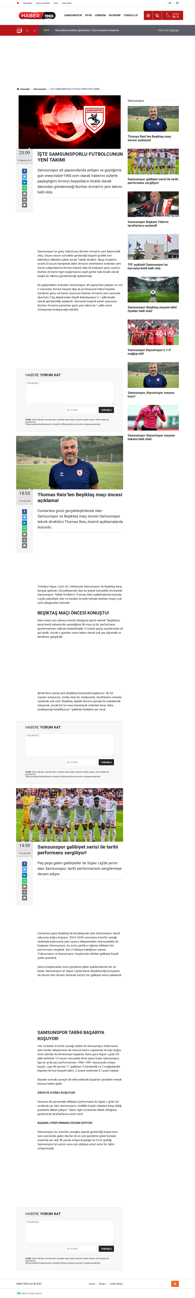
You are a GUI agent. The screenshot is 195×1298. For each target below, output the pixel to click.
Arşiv (56, 3)
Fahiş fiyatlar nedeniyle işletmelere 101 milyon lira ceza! (85, 30)
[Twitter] (24, 176)
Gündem (100, 15)
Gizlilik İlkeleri (116, 1284)
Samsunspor (73, 15)
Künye (92, 1284)
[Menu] (148, 15)
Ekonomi (115, 15)
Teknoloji (131, 15)
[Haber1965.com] (37, 15)
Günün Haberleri (43, 3)
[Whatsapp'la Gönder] (24, 188)
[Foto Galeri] (177, 3)
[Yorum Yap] (24, 205)
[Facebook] (24, 171)
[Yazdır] (24, 199)
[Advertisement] (97, 61)
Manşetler (27, 3)
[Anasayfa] (18, 3)
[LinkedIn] (24, 182)
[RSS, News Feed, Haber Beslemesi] (175, 1284)
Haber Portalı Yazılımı (31, 1293)
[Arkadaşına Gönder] (24, 193)
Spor (88, 15)
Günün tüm (168, 30)
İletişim (102, 1284)
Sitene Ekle (66, 3)
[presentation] (27, 30)
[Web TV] (170, 3)
